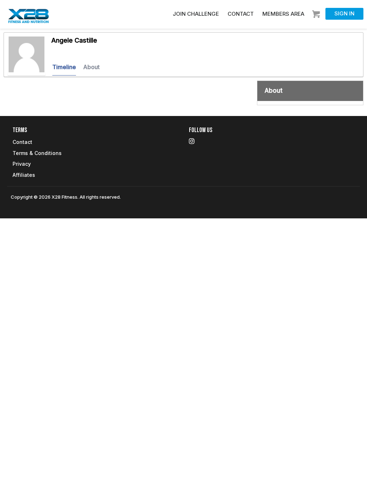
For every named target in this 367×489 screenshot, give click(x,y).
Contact (241, 13)
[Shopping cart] (317, 12)
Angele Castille (74, 40)
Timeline (64, 67)
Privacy (22, 164)
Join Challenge (196, 13)
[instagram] (192, 141)
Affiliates (24, 175)
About (91, 67)
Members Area (283, 13)
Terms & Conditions (37, 153)
